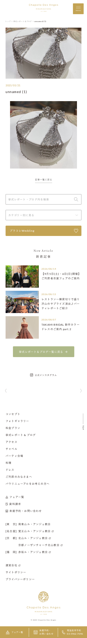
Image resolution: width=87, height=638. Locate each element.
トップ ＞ (9, 21)
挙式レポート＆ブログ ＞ (23, 21)
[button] (6, 391)
